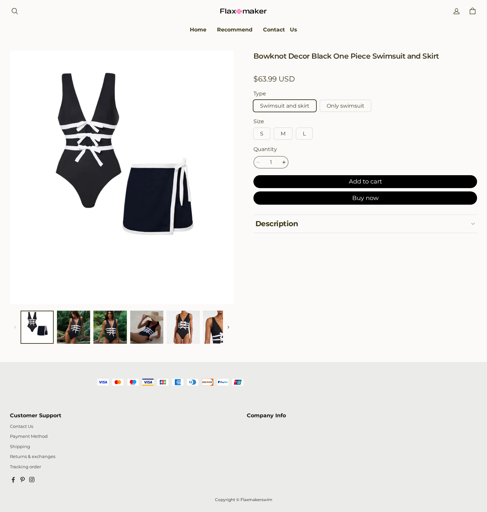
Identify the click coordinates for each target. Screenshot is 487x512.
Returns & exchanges (32, 456)
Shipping (20, 446)
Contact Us (21, 426)
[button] (14, 11)
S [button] (261, 133)
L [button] (304, 133)
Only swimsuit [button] (345, 106)
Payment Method (29, 436)
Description (276, 223)
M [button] (283, 133)
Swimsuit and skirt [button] (284, 106)
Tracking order (25, 466)
